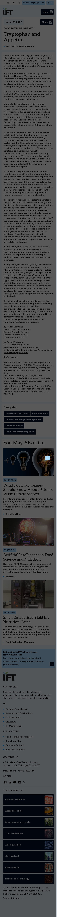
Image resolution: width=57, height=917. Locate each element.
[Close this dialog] (47, 458)
